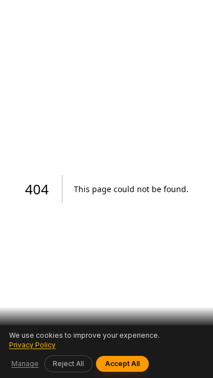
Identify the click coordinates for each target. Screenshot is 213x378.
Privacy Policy (32, 345)
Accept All (122, 363)
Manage (25, 363)
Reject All (68, 363)
